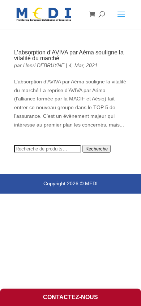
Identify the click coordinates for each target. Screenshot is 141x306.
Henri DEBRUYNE (43, 65)
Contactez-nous (70, 297)
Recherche (96, 149)
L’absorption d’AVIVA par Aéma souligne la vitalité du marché (69, 55)
